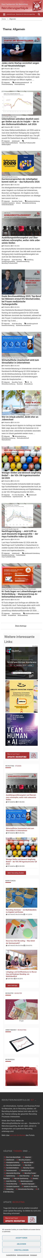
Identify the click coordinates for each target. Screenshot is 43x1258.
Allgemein (7, 82)
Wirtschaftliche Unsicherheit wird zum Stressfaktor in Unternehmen (20, 361)
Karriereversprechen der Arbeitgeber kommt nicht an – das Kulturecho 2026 (21, 180)
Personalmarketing (7, 84)
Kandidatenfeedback (12, 1168)
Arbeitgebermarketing (12, 1162)
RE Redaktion (7, 68)
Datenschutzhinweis (23, 1255)
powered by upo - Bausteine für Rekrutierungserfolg (21, 14)
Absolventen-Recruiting (13, 1173)
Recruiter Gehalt (28, 1162)
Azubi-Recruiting (17, 260)
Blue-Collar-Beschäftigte (13, 1157)
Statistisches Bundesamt (23, 325)
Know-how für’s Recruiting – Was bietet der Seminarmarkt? (20, 942)
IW (25, 496)
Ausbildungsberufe (32, 323)
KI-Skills (4, 615)
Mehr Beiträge (12, 985)
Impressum (33, 1255)
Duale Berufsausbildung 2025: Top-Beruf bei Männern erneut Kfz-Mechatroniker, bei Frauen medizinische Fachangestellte (21, 300)
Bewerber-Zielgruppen (28, 1184)
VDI (28, 496)
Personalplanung (19, 84)
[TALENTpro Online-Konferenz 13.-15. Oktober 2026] (21, 679)
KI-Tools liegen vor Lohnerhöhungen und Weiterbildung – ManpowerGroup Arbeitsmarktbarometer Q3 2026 (21, 594)
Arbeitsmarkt (16, 141)
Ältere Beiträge (20, 626)
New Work (28, 1165)
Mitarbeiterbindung (20, 436)
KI (31, 82)
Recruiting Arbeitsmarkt (13, 1165)
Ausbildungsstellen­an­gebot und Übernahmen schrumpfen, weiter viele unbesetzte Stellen (21, 240)
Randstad (20, 384)
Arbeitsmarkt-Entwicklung (32, 553)
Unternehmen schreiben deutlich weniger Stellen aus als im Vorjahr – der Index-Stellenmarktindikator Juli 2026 (20, 122)
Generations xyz (26, 1170)
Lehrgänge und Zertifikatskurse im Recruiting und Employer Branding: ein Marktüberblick (21, 974)
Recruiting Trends (17, 201)
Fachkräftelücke (6, 496)
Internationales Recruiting (25, 1189)
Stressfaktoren (28, 384)
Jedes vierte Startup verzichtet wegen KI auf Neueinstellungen (20, 64)
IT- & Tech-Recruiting (18, 495)
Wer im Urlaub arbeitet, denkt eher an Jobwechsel (20, 418)
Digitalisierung (16, 613)
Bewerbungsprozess (27, 1181)
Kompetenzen (12, 615)
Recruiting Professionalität (27, 143)
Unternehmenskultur (8, 204)
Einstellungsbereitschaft (22, 82)
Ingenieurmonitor (18, 496)
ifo (31, 382)
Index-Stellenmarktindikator (10, 143)
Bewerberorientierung (33, 201)
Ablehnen (21, 1244)
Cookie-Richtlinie (11, 1255)
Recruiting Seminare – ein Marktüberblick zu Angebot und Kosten (21, 911)
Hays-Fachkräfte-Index (8, 557)
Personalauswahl (11, 1170)
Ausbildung (30, 260)
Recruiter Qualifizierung (21, 1178)
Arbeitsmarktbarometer (32, 613)
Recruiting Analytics (24, 1160)
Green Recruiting (24, 1176)
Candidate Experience (8, 203)
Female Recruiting (11, 1184)
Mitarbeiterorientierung (29, 203)
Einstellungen (21, 1250)
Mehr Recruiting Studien (16, 873)
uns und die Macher (17, 1135)
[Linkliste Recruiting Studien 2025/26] (21, 712)
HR (28, 382)
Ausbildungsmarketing (8, 261)
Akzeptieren (21, 1238)
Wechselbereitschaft (23, 438)
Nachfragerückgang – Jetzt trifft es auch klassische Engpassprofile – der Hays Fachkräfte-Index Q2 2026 (20, 534)
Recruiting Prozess (30, 1173)
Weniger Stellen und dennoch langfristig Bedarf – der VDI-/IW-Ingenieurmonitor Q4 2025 (21, 475)
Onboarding (9, 1189)
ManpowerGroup (23, 615)
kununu (18, 203)
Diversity (35, 1178)
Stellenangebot (6, 144)
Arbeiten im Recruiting (30, 1186)
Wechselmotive (6, 440)
